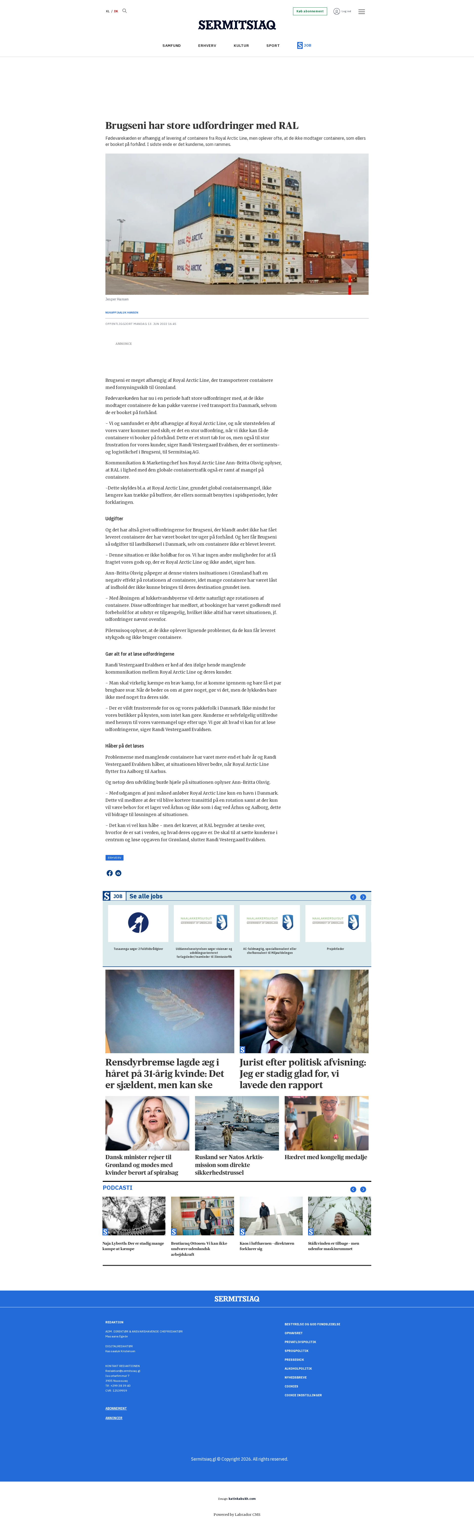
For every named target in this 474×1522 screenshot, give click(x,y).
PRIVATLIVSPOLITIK (300, 1342)
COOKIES (291, 1386)
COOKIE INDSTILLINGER (303, 1395)
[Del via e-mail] (118, 873)
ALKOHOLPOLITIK (298, 1368)
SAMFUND (171, 45)
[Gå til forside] (237, 25)
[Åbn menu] (360, 11)
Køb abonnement (310, 11)
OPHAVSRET (294, 1333)
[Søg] (124, 11)
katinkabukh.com (242, 1499)
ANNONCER (113, 1418)
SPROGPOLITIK (296, 1351)
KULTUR (241, 45)
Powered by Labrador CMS (237, 1514)
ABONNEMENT (116, 1408)
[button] (353, 897)
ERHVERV (207, 45)
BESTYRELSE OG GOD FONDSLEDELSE (312, 1324)
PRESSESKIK (294, 1360)
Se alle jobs (146, 896)
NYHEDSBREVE (296, 1377)
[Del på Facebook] (109, 873)
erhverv (114, 857)
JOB (308, 45)
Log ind (346, 11)
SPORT (273, 45)
